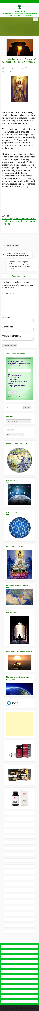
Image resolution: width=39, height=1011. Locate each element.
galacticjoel (17, 68)
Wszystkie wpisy (15, 377)
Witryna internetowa (11, 336)
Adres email (8, 327)
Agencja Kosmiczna (17, 386)
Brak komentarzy (28, 68)
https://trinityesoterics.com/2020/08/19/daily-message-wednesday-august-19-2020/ (19, 221)
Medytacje (13, 379)
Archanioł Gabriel (9, 72)
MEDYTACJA (19, 11)
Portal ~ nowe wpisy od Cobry (17, 382)
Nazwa (6, 317)
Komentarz (8, 293)
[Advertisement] (19, 724)
